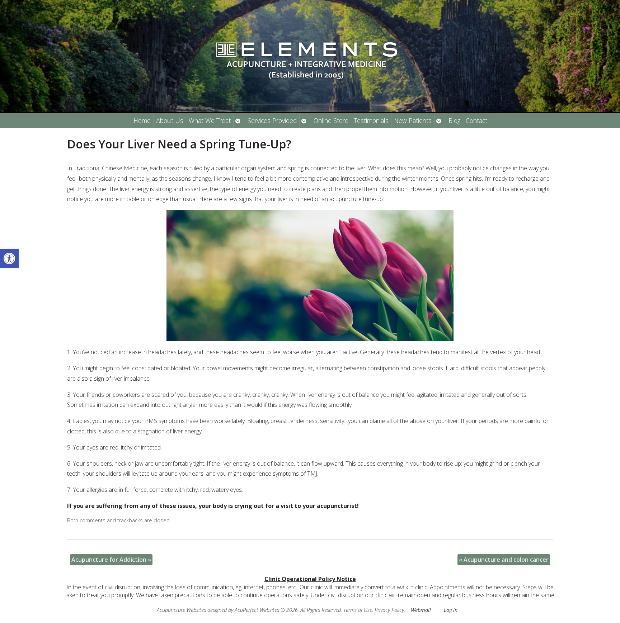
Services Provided (272, 120)
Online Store (331, 120)
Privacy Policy (389, 610)
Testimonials (371, 120)
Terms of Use (357, 610)
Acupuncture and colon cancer (504, 559)
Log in (450, 610)
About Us (169, 120)
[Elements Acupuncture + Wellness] (310, 56)
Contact (476, 120)
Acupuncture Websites (181, 610)
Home (142, 120)
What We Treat (210, 120)
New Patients (413, 120)
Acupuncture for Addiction (111, 559)
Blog (454, 120)
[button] (9, 258)
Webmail (421, 610)
